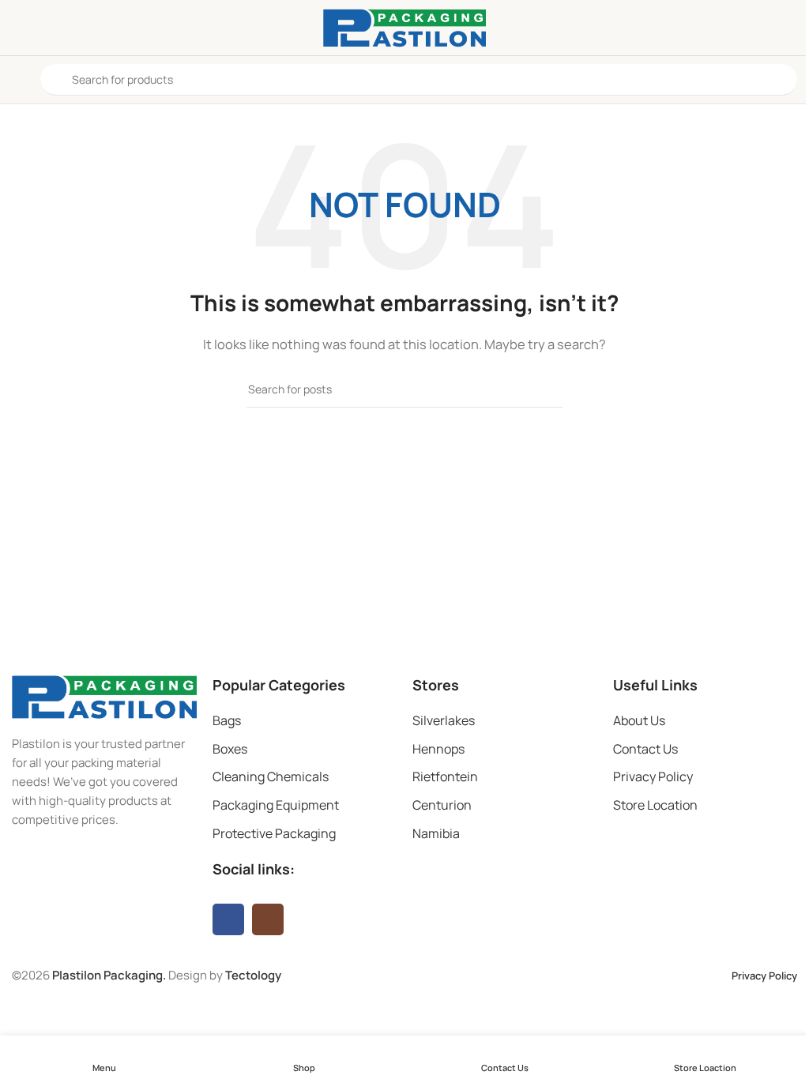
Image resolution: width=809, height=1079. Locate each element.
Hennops (438, 749)
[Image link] (104, 695)
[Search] (544, 389)
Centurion (442, 805)
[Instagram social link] (268, 919)
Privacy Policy (653, 776)
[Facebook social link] (228, 919)
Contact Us (645, 749)
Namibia (436, 833)
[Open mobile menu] (18, 80)
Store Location (655, 805)
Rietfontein (445, 776)
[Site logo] (404, 26)
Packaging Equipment (276, 805)
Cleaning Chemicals (271, 776)
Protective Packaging (274, 833)
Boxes (230, 749)
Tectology (253, 975)
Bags (227, 720)
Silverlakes (443, 720)
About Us (639, 720)
